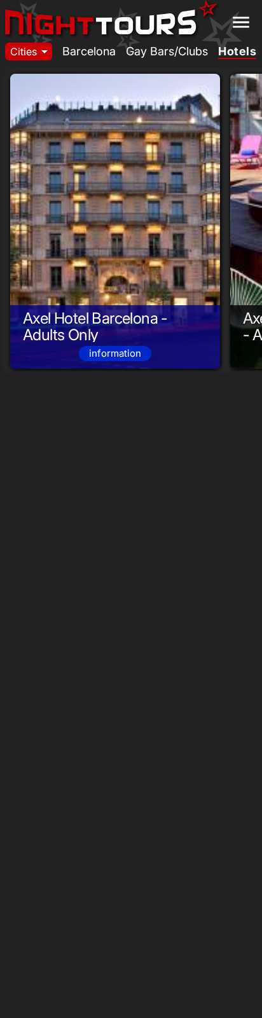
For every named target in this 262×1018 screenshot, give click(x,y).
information (115, 353)
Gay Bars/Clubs (167, 51)
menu (241, 22)
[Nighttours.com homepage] (111, 18)
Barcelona (89, 51)
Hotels (237, 51)
